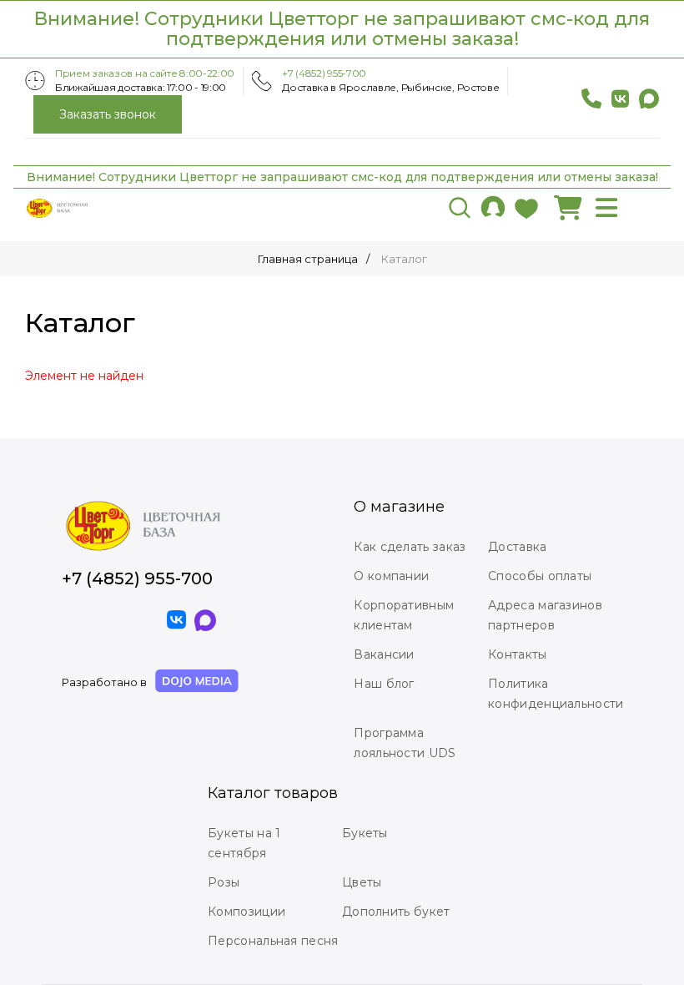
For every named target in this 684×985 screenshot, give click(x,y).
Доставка (517, 546)
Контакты (517, 654)
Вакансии (384, 654)
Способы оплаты (539, 575)
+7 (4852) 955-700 (324, 73)
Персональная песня (273, 940)
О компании (391, 575)
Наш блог (384, 683)
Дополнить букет (396, 911)
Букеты (365, 833)
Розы (223, 882)
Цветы (362, 882)
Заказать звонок (107, 114)
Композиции (246, 911)
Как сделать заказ (409, 546)
